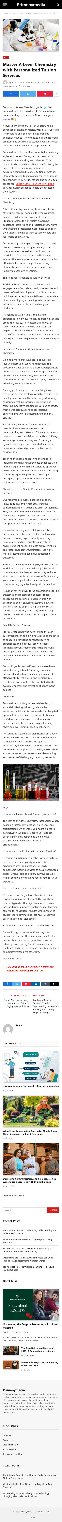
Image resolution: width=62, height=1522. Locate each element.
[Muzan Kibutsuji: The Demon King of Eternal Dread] (11, 1365)
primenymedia (26, 1511)
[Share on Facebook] (11, 94)
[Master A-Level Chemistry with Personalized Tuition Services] (31, 35)
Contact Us (8, 1440)
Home (32, 1517)
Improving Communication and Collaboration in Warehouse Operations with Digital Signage (29, 1180)
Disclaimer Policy (11, 1444)
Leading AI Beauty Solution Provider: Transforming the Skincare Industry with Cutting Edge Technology (46, 1006)
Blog (6, 58)
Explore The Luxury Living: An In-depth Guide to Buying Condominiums (16, 1003)
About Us (7, 1435)
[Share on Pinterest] (45, 94)
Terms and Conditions (13, 1454)
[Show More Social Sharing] (56, 94)
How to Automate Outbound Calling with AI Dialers (31, 1086)
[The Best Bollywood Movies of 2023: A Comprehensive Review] (11, 1350)
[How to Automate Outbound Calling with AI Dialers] (31, 1066)
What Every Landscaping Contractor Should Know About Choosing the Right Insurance (30, 1132)
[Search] (57, 4)
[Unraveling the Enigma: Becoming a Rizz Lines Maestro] (31, 1304)
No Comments (11, 86)
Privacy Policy (9, 1449)
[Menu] (5, 4)
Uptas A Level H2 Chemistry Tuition (35, 183)
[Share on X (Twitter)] (28, 94)
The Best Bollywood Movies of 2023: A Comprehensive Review (38, 1349)
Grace (14, 82)
